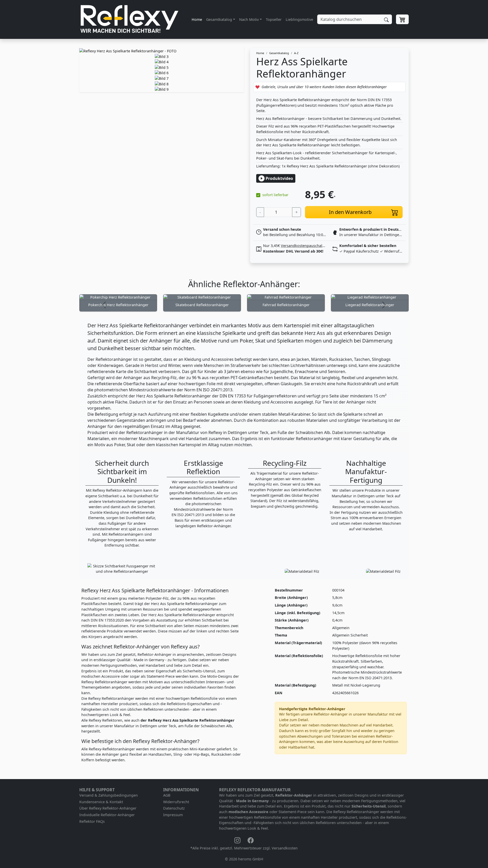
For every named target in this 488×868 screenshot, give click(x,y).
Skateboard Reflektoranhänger (202, 304)
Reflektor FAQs (92, 821)
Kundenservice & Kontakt (101, 801)
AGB (166, 795)
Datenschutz (174, 808)
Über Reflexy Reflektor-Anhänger (107, 808)
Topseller (274, 19)
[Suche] (386, 19)
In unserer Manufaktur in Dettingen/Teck (374, 234)
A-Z (296, 53)
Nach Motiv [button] (249, 19)
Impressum (173, 814)
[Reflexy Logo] (129, 19)
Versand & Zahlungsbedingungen (108, 795)
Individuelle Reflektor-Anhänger (107, 814)
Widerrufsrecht (176, 801)
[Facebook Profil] (251, 840)
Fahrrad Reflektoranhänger (286, 304)
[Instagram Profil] (237, 840)
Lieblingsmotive (299, 19)
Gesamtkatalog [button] (219, 19)
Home (197, 19)
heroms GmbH (250, 859)
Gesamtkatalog (279, 53)
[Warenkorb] (402, 19)
